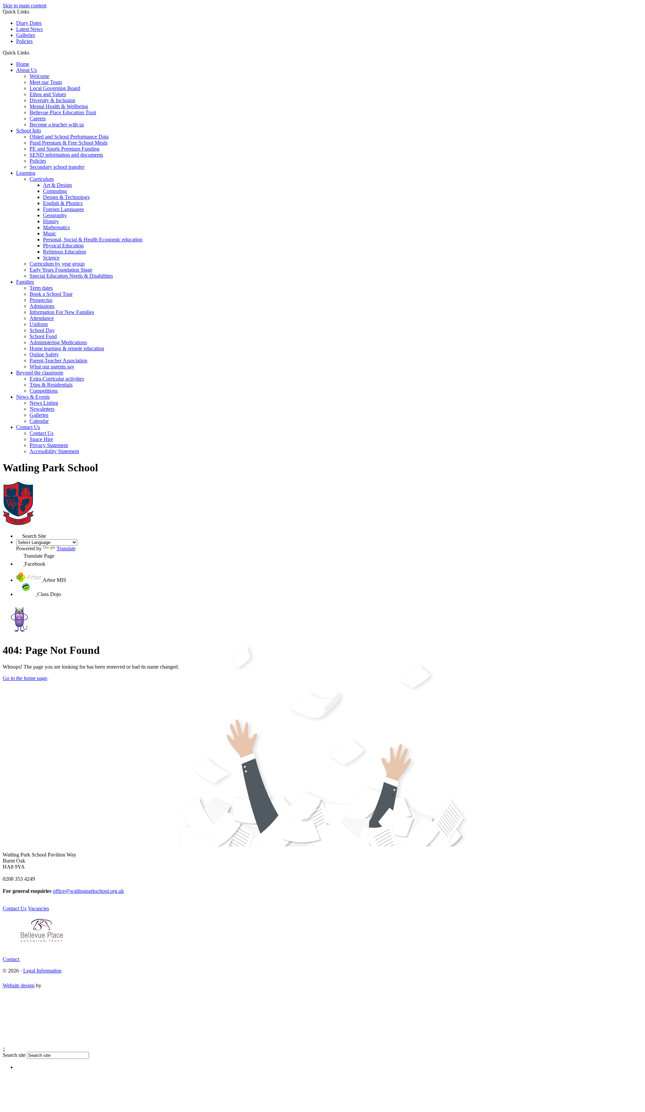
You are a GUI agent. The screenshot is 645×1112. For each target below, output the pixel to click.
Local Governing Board (55, 88)
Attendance (42, 318)
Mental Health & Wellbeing (59, 106)
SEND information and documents (66, 155)
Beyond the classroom (39, 372)
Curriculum (42, 179)
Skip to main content (24, 5)
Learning (25, 173)
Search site (14, 1055)
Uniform (39, 324)
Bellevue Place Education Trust (63, 112)
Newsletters (42, 409)
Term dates (41, 288)
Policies (24, 41)
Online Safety (44, 354)
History (51, 221)
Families (25, 282)
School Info (28, 130)
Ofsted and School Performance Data (69, 137)
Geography (55, 215)
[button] (32, 52)
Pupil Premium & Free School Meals (69, 143)
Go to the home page (25, 678)
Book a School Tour (51, 294)
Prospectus (41, 300)
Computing (55, 191)
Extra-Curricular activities (57, 379)
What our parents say (52, 366)
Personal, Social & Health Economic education (92, 239)
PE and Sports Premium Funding (64, 149)
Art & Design (57, 185)
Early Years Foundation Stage (61, 270)
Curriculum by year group (57, 264)
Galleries (25, 35)
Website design (19, 985)
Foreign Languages (63, 209)
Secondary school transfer (57, 167)
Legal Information (42, 971)
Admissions (42, 306)
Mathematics (56, 227)
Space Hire (41, 439)
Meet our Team (46, 82)
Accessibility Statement (54, 451)
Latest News (29, 29)
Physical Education (63, 245)
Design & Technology (66, 197)
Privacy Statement (49, 445)
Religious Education (64, 251)
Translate (66, 548)
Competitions (44, 391)
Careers (38, 118)
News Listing (44, 403)
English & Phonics (63, 203)
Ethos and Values (48, 94)
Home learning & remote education (67, 348)
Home (22, 64)
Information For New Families (62, 312)
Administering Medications (58, 342)
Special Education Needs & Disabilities (71, 276)
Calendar (39, 421)
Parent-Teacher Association (58, 360)
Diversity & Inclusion (52, 100)
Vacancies (38, 908)
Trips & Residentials (51, 385)
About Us (26, 70)
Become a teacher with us (57, 124)
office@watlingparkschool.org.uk (88, 891)
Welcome (39, 76)
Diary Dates (29, 23)
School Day (42, 330)
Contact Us (28, 427)
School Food (43, 336)
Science (51, 258)
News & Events (33, 397)
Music (49, 233)
